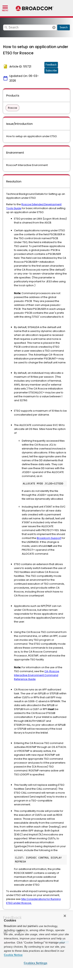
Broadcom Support (49, 538)
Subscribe (51, 70)
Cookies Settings (35, 962)
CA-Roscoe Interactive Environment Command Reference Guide (36, 675)
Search (64, 27)
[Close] (65, 916)
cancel (54, 27)
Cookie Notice (13, 954)
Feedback (51, 64)
